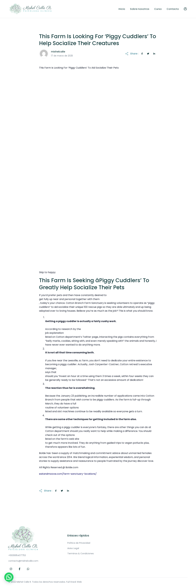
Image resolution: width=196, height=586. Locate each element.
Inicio (122, 9)
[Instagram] (11, 569)
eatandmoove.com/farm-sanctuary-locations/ (68, 474)
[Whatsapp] (28, 569)
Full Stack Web (74, 581)
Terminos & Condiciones (80, 553)
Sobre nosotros (139, 9)
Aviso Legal (73, 548)
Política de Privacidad (78, 542)
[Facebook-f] (19, 569)
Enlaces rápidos (78, 535)
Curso (158, 9)
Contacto (173, 9)
